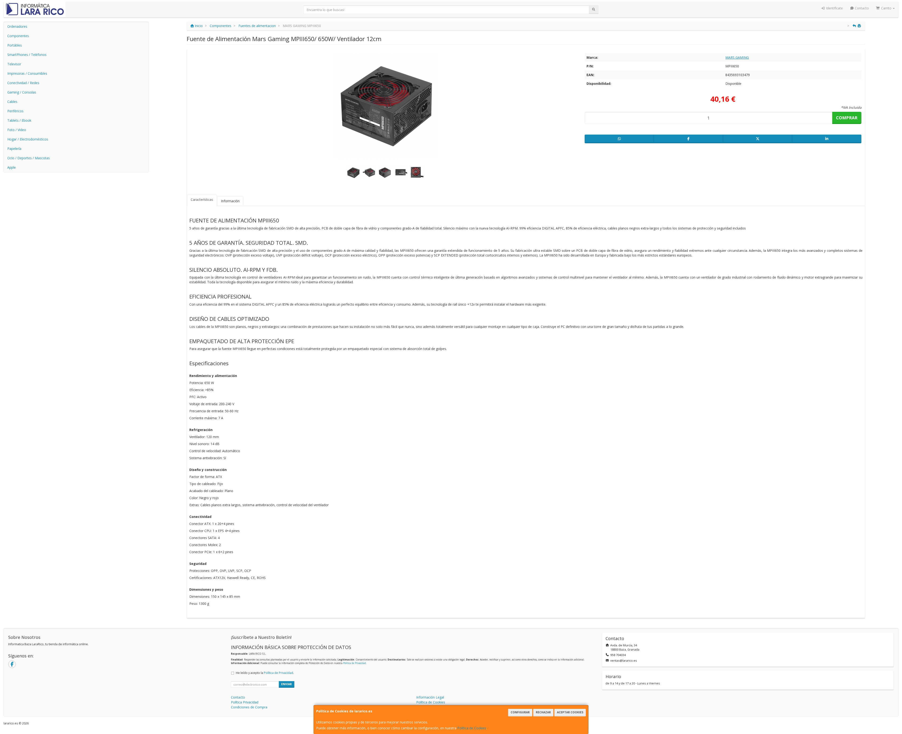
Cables (12, 101)
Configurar (520, 712)
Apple (11, 167)
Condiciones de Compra (249, 707)
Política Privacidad (244, 702)
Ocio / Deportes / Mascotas (28, 158)
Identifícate (834, 8)
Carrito (886, 8)
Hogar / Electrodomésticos (27, 139)
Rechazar (543, 712)
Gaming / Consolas (21, 92)
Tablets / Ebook (19, 120)
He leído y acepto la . (265, 673)
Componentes (18, 36)
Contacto (861, 8)
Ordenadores (17, 26)
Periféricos (15, 111)
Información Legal (430, 697)
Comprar (846, 117)
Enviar (286, 684)
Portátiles (14, 45)
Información (230, 201)
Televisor (14, 64)
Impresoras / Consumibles (27, 73)
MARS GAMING (737, 57)
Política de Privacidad (354, 663)
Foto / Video (16, 130)
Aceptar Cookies (570, 712)
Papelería (14, 148)
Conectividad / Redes (23, 83)
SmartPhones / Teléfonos (27, 54)
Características (202, 199)
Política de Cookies (471, 728)
